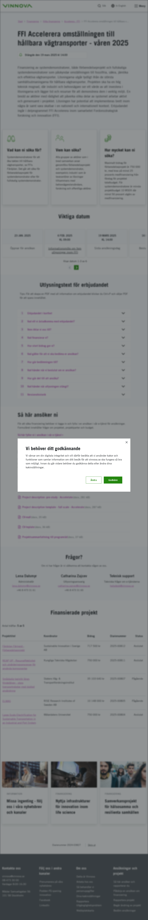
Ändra (94, 480)
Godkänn (113, 480)
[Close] (126, 442)
